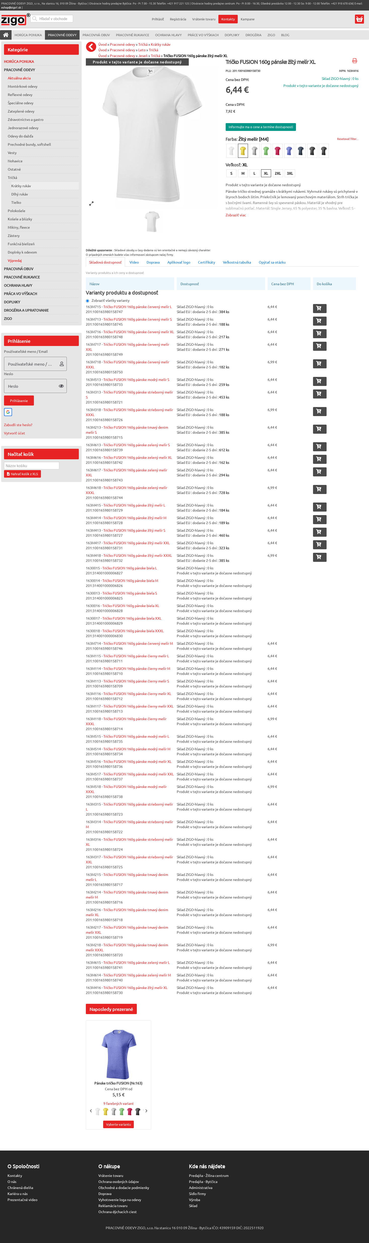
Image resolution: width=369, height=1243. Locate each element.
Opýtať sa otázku (272, 262)
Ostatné (14, 169)
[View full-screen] (91, 204)
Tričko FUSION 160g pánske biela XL (130, 605)
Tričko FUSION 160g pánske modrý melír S (136, 379)
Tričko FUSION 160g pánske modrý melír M (136, 749)
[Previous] (91, 1110)
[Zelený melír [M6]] (266, 151)
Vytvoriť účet (14, 433)
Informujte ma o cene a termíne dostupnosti (261, 127)
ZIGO (8, 318)
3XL (290, 173)
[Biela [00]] (231, 151)
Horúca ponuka (19, 61)
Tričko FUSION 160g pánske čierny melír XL (137, 693)
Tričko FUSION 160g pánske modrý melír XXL (138, 774)
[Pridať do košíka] (320, 308)
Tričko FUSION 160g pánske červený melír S (137, 319)
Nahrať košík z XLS (24, 474)
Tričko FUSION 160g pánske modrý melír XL (137, 761)
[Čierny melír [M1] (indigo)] (324, 151)
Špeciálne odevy (20, 103)
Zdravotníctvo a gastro (25, 119)
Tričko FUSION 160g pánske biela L (129, 568)
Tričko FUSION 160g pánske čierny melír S (136, 681)
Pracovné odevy (19, 69)
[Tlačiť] (355, 61)
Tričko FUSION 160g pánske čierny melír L (136, 656)
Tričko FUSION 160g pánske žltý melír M (134, 517)
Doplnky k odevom (22, 252)
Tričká (12, 177)
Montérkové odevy (22, 86)
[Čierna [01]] (312, 151)
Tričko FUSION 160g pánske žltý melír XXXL (137, 555)
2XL (278, 173)
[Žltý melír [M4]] (243, 151)
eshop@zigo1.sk (11, 7)
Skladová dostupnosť (105, 262)
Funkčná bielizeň (21, 243)
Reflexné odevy (20, 94)
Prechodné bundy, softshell (29, 144)
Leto (142, 49)
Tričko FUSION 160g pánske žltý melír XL (195, 55)
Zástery (14, 235)
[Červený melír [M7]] (278, 151)
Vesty (12, 152)
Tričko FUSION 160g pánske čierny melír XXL (138, 706)
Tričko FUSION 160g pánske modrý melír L (136, 736)
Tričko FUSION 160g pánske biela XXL (131, 618)
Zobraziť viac (236, 215)
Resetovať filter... (347, 139)
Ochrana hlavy (18, 285)
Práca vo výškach (20, 293)
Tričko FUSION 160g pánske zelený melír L (136, 962)
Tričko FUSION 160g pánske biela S (129, 593)
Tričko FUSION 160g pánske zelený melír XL (137, 457)
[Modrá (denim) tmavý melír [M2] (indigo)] (301, 151)
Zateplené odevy (21, 111)
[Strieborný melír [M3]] (255, 151)
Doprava (153, 262)
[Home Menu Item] (6, 35)
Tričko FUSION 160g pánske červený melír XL (138, 331)
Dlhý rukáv (19, 194)
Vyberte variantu (118, 1124)
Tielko (16, 202)
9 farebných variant (118, 1103)
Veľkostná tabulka (237, 262)
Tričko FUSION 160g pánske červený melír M (138, 643)
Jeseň (143, 55)
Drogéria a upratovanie (26, 310)
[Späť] (92, 46)
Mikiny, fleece (19, 227)
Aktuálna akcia (19, 78)
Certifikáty (206, 262)
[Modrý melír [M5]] (289, 151)
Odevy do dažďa (20, 136)
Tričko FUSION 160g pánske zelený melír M (137, 975)
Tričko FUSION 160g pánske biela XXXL (133, 630)
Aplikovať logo (178, 262)
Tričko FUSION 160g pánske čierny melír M (136, 668)
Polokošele (16, 210)
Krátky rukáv (21, 185)
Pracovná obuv (18, 268)
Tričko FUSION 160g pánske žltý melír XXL (136, 542)
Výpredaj (15, 260)
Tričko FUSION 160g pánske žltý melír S (134, 530)
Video (134, 262)
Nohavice (15, 161)
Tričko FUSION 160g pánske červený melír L (137, 306)
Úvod (102, 44)
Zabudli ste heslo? (18, 424)
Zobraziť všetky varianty (111, 300)
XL (266, 173)
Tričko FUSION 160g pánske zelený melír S (136, 444)
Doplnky (12, 302)
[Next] (146, 1110)
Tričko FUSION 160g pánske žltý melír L (134, 505)
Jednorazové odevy (23, 127)
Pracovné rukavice (22, 277)
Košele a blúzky (20, 219)
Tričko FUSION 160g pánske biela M (130, 580)
